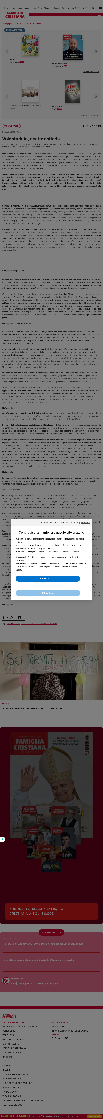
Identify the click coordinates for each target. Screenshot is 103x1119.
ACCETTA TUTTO (47, 578)
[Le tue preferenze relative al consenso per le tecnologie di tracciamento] (2, 839)
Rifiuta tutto (48, 593)
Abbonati (85, 522)
